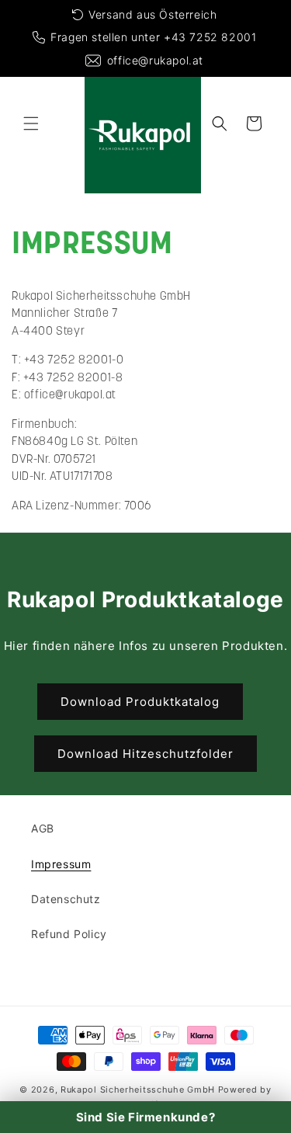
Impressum (61, 864)
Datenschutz (66, 898)
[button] (31, 123)
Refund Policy (69, 933)
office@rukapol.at (155, 60)
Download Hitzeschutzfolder (145, 753)
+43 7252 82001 (210, 36)
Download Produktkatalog (140, 701)
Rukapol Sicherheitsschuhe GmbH (138, 1089)
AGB (42, 828)
